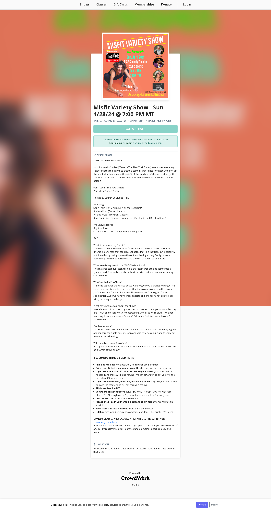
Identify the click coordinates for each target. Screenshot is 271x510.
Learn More (115, 143)
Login (187, 4)
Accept (202, 504)
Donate (166, 4)
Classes (101, 4)
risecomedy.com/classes (106, 422)
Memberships (144, 4)
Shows (85, 4)
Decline (214, 504)
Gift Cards (120, 4)
